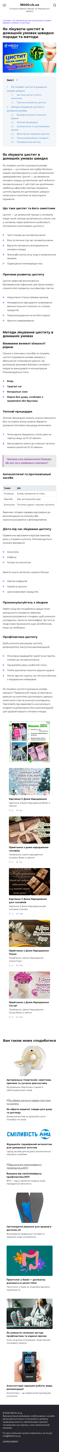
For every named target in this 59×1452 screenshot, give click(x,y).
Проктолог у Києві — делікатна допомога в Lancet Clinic (26, 1281)
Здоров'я (11, 67)
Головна (7, 21)
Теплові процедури (27, 122)
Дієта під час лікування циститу (33, 134)
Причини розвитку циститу (31, 102)
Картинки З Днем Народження (28, 799)
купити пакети (10, 1441)
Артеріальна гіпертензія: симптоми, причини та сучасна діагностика (29, 1082)
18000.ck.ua (29, 5)
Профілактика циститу (29, 142)
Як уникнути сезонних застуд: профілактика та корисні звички (27, 1334)
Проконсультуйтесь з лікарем (32, 138)
